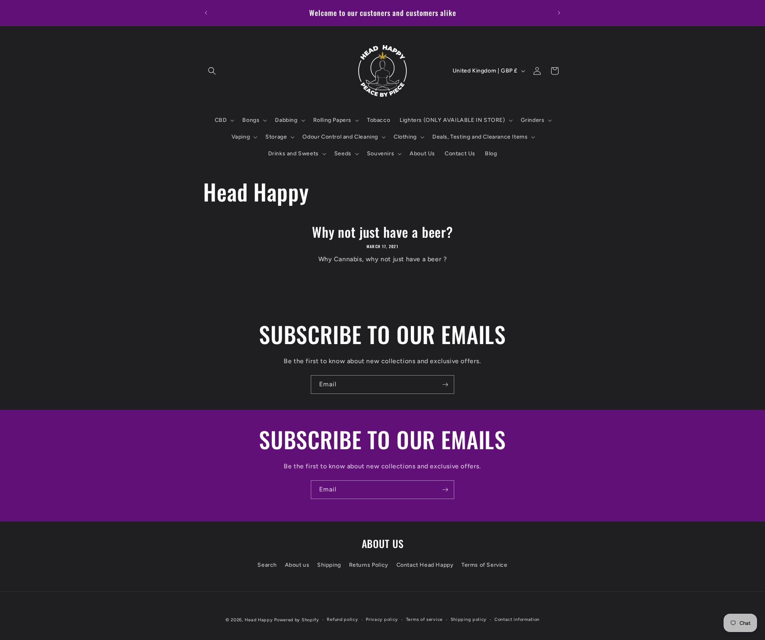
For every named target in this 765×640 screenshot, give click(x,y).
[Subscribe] (445, 384)
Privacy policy (382, 619)
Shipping (329, 564)
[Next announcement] (559, 12)
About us (297, 564)
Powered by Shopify (296, 619)
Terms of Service (484, 564)
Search (267, 564)
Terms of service (424, 619)
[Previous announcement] (206, 12)
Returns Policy (368, 564)
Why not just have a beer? (382, 232)
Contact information (516, 619)
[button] (212, 71)
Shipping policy (469, 619)
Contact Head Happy (425, 564)
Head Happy (259, 619)
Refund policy (342, 619)
